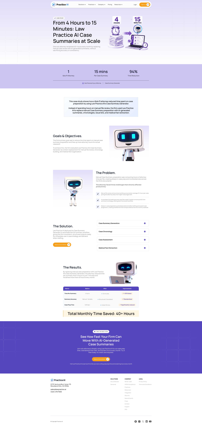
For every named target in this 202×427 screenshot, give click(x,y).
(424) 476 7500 (56, 392)
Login (135, 4)
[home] (60, 4)
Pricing (110, 4)
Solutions (81, 4)
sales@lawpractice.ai (58, 389)
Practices (91, 4)
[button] (82, 4)
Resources (117, 4)
